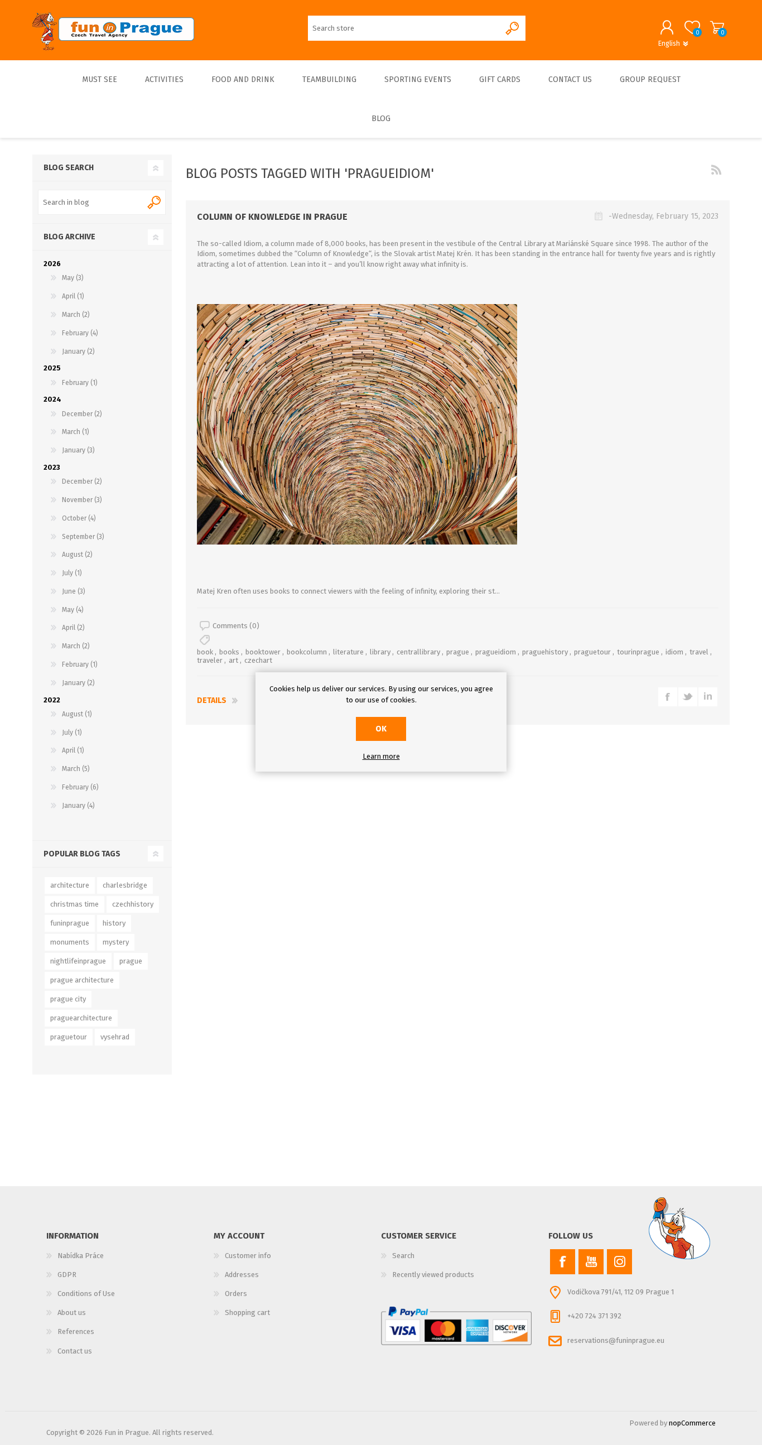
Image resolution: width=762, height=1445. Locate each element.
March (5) (76, 769)
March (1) (75, 432)
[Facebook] (562, 1261)
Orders (236, 1293)
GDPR (66, 1274)
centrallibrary (418, 652)
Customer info (248, 1255)
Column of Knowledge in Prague (272, 216)
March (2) (76, 315)
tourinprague (638, 652)
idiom (674, 652)
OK (381, 729)
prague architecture (82, 980)
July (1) (72, 573)
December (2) (82, 414)
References (75, 1331)
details (211, 700)
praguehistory (545, 652)
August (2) (77, 554)
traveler (210, 660)
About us (71, 1312)
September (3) (83, 537)
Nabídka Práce (80, 1255)
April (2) (73, 628)
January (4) (78, 806)
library (380, 652)
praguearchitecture (81, 1018)
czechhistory (132, 904)
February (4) (80, 333)
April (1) (73, 296)
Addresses (242, 1274)
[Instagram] (619, 1261)
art (233, 660)
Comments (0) (236, 626)
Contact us (74, 1351)
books (229, 652)
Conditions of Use (86, 1293)
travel (698, 652)
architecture (69, 885)
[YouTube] (591, 1261)
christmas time (74, 904)
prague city (68, 999)
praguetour (592, 652)
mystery (116, 942)
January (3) (78, 450)
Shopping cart (717, 27)
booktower (263, 652)
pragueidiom (495, 652)
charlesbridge (125, 885)
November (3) (82, 500)
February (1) (80, 383)
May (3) (73, 278)
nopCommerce (692, 1423)
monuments (69, 942)
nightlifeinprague (78, 961)
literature (348, 652)
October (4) (79, 518)
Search (155, 202)
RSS (716, 170)
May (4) (73, 610)
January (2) (78, 351)
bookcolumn (307, 652)
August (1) (77, 714)
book (205, 652)
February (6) (80, 787)
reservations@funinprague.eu (615, 1340)
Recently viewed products (433, 1274)
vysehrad (114, 1037)
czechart (258, 660)
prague (457, 652)
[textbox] (91, 202)
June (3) (73, 591)
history (114, 923)
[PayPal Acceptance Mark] (456, 1326)
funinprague (69, 923)
